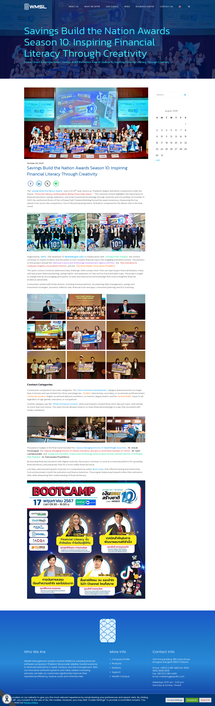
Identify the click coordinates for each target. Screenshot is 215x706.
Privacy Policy (31, 702)
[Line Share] (56, 183)
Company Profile (121, 659)
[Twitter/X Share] (47, 183)
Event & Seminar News (47, 62)
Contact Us (166, 6)
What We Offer (92, 6)
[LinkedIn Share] (39, 183)
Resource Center (145, 6)
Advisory (116, 667)
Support (116, 672)
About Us (74, 6)
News (127, 6)
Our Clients (112, 6)
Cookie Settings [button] (174, 700)
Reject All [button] (205, 700)
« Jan (157, 160)
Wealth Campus (120, 676)
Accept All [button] (192, 700)
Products (116, 663)
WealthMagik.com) (74, 256)
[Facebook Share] (30, 183)
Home (27, 62)
